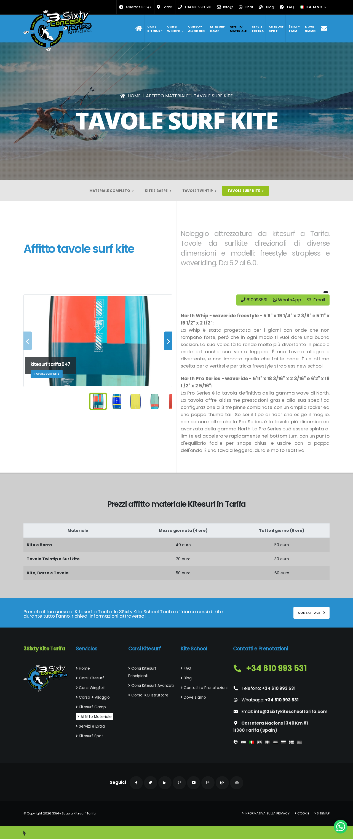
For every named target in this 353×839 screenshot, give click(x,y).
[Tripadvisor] (236, 782)
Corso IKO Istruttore (149, 695)
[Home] (139, 28)
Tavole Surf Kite (244, 190)
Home (84, 668)
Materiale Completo (110, 190)
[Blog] (222, 782)
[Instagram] (208, 782)
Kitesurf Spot (276, 28)
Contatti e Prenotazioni (205, 687)
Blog (187, 678)
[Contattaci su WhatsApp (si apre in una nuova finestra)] (340, 826)
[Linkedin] (165, 782)
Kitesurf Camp (217, 28)
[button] (313, 7)
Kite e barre (157, 190)
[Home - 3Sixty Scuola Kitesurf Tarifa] (57, 30)
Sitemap (323, 813)
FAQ (187, 668)
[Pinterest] (179, 782)
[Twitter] (150, 782)
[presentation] (27, 341)
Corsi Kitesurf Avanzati (152, 685)
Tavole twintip (198, 190)
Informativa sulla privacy (267, 813)
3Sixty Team (294, 28)
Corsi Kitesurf (154, 28)
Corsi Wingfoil (175, 28)
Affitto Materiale (238, 28)
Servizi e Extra (258, 28)
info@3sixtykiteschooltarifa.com (291, 711)
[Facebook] (136, 782)
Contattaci (309, 612)
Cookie (302, 813)
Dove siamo (310, 28)
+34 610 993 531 (275, 668)
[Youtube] (193, 782)
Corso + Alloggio (196, 28)
